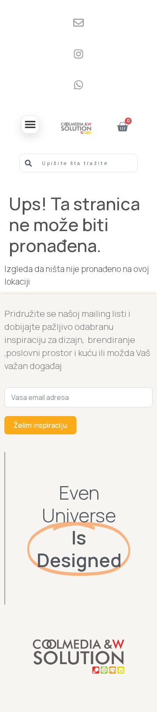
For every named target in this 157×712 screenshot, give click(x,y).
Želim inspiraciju (40, 425)
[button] (30, 124)
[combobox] (78, 163)
